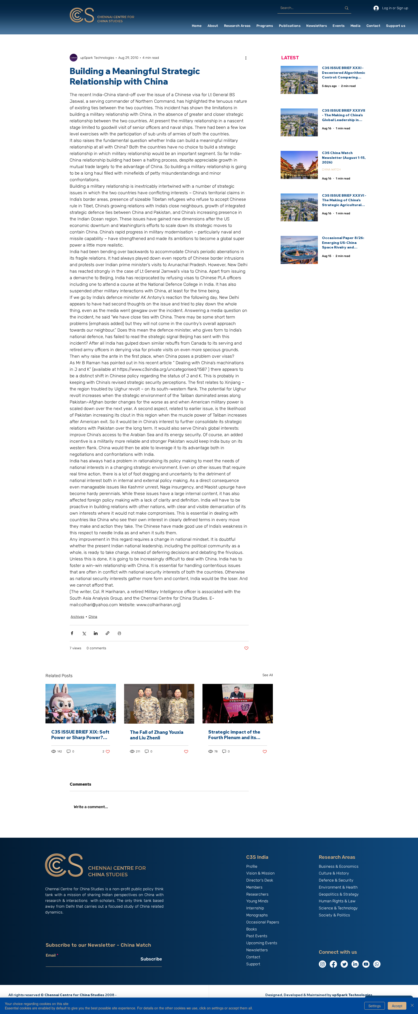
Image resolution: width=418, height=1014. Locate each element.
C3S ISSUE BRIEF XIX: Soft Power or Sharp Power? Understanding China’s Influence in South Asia (80, 734)
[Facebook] (333, 964)
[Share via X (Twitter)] (84, 633)
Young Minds (257, 901)
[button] (213, 25)
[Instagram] (322, 964)
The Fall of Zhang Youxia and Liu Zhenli (156, 735)
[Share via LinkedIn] (95, 633)
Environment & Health (338, 887)
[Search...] (346, 8)
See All (267, 675)
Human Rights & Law (337, 901)
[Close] (412, 1005)
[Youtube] (366, 964)
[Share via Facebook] (72, 633)
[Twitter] (344, 964)
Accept (397, 1005)
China (93, 617)
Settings (374, 1005)
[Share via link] (107, 633)
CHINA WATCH (331, 169)
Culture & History (334, 873)
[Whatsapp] (377, 964)
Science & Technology (338, 908)
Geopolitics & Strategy (339, 894)
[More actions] (246, 58)
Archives (77, 617)
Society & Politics (334, 915)
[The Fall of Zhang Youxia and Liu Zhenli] (159, 704)
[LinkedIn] (355, 964)
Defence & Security (336, 880)
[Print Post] (119, 633)
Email (51, 955)
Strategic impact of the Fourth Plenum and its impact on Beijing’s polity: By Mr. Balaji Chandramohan (236, 734)
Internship (255, 908)
